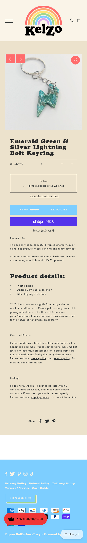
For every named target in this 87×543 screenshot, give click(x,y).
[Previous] (10, 58)
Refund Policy (39, 484)
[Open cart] (79, 20)
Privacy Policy (15, 484)
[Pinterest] (19, 474)
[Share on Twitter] (47, 421)
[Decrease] (62, 164)
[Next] (20, 58)
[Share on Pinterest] (54, 421)
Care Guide (40, 488)
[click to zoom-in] (75, 60)
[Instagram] (25, 474)
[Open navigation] (10, 21)
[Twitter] (12, 474)
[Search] (71, 20)
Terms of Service (17, 488)
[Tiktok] (31, 474)
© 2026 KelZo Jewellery (22, 535)
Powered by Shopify (59, 535)
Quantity (16, 164)
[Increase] (72, 164)
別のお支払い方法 (43, 230)
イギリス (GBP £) (20, 497)
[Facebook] (6, 474)
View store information (44, 196)
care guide (38, 358)
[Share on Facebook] (40, 421)
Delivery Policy (63, 484)
